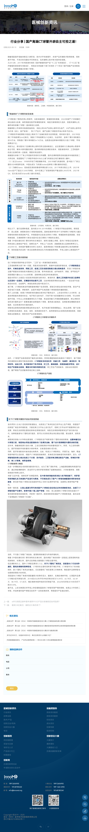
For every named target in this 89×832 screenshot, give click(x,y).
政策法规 (7, 716)
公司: (8, 668)
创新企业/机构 (9, 723)
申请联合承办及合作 (12, 768)
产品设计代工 (9, 751)
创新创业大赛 (9, 727)
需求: (8, 675)
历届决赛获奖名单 (54, 751)
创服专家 (50, 727)
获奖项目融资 (52, 712)
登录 (66, 6)
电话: (8, 662)
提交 (12, 688)
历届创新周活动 (10, 764)
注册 (71, 6)
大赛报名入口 (52, 747)
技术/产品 (8, 720)
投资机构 (50, 731)
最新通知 (50, 744)
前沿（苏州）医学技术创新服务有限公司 (20, 817)
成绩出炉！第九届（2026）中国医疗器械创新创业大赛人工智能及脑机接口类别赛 (36, 621)
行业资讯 (7, 712)
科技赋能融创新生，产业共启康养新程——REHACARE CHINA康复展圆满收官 (34, 640)
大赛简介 (50, 740)
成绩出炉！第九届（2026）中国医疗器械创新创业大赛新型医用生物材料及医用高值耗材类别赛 (41, 626)
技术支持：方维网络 (11, 821)
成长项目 (50, 723)
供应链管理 (8, 740)
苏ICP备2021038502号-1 (14, 819)
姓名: (8, 655)
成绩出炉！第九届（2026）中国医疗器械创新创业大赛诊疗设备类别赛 (32, 631)
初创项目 (50, 720)
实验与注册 (8, 744)
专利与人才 (8, 747)
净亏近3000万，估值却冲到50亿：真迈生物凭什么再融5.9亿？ (29, 635)
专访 (5, 731)
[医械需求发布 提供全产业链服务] (85, 811)
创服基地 (7, 755)
